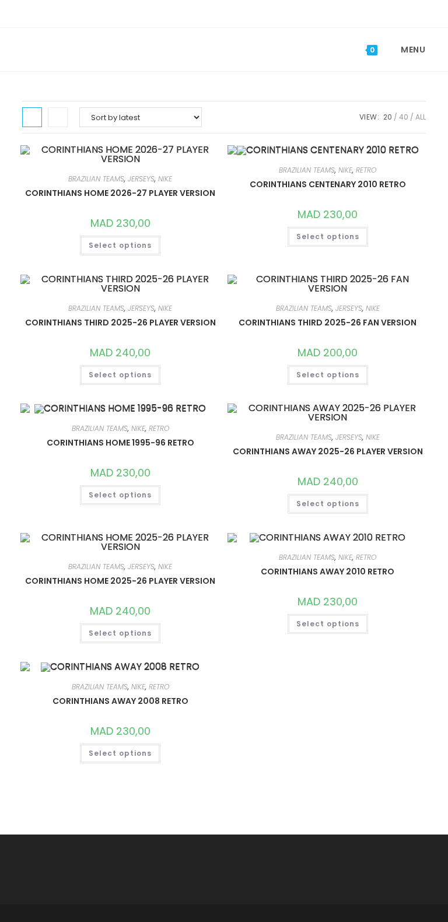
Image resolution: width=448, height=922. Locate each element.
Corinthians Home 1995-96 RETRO (120, 442)
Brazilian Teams (96, 179)
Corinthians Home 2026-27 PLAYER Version (120, 193)
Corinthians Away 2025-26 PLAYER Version (328, 451)
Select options (120, 245)
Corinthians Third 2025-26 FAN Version (327, 322)
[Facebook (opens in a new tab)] (216, 12)
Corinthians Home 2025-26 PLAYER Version (120, 581)
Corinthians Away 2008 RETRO (120, 701)
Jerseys (141, 179)
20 (387, 117)
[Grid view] (32, 117)
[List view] (58, 117)
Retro (366, 170)
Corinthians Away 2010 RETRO (327, 571)
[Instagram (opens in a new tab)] (233, 12)
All (420, 117)
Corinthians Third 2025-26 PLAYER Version (120, 322)
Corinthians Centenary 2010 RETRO (328, 184)
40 (403, 117)
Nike (165, 179)
